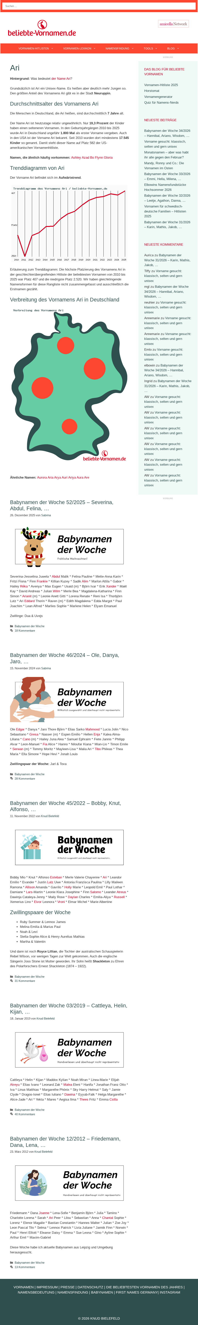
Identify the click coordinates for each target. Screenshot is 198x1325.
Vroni (61, 902)
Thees (83, 1099)
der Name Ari (60, 78)
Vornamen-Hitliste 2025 (161, 85)
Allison (30, 887)
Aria (50, 477)
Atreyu (15, 1084)
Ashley (76, 157)
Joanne (44, 1213)
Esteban (56, 877)
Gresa (33, 734)
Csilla (113, 1099)
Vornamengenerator (158, 97)
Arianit (27, 596)
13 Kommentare (25, 1267)
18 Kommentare (25, 630)
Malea (67, 1084)
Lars (29, 892)
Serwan (17, 749)
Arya (57, 477)
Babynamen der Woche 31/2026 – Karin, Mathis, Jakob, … (167, 260)
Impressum (47, 1287)
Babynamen (102, 1292)
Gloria (108, 157)
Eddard (29, 601)
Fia (45, 744)
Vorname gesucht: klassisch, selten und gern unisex (163, 276)
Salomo (95, 892)
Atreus (121, 892)
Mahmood (92, 729)
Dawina (69, 1094)
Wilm (56, 591)
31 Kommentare (25, 980)
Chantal (107, 1218)
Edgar (20, 729)
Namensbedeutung (36, 1292)
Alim (85, 581)
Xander (111, 586)
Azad (85, 157)
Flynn (99, 157)
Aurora (42, 477)
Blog (171, 48)
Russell (119, 897)
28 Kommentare (25, 778)
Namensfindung (117, 48)
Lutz (50, 882)
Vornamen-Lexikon (77, 48)
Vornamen (24, 1287)
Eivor (38, 902)
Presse (68, 1287)
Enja (97, 734)
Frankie (42, 581)
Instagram (170, 1292)
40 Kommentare (25, 1114)
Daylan (73, 897)
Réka (24, 586)
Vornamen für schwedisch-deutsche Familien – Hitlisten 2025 (165, 211)
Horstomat (151, 91)
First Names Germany (137, 1292)
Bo (92, 157)
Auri (64, 477)
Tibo (98, 749)
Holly (68, 887)
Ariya (72, 477)
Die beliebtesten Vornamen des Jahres (144, 1287)
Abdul (56, 576)
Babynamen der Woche (29, 626)
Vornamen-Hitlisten (34, 48)
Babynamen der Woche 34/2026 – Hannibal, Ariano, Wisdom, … (166, 291)
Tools (148, 48)
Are (86, 477)
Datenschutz (90, 1287)
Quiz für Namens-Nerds (161, 102)
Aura (80, 477)
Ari (105, 877)
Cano (26, 739)
